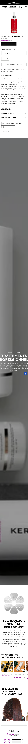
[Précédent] (2, 2)
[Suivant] (25, 2)
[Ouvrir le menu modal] (25, 7)
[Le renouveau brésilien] (19, 666)
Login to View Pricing (9, 43)
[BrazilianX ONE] (7, 666)
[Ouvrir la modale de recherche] (19, 7)
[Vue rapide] (11, 670)
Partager (6, 131)
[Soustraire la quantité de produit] (7, 58)
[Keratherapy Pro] (9, 7)
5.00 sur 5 (18, 734)
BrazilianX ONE (7, 674)
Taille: (8, 49)
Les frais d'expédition (7, 69)
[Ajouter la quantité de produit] (2, 58)
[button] (5, 40)
